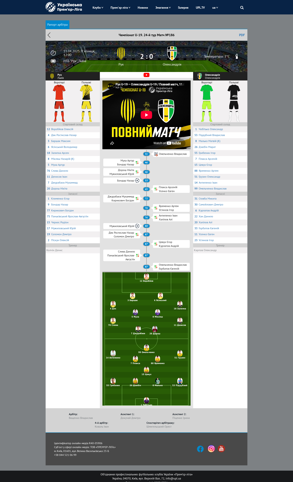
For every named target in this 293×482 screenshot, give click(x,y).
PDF (242, 35)
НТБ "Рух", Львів (74, 61)
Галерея (183, 8)
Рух (121, 64)
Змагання (161, 8)
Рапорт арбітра (57, 24)
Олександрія (172, 64)
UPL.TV (200, 8)
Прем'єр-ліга (119, 8)
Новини (143, 8)
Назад (49, 35)
